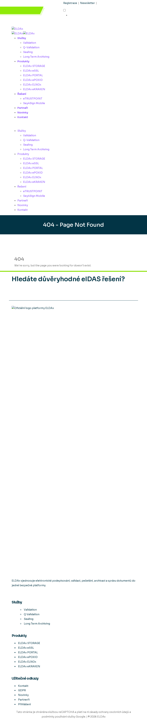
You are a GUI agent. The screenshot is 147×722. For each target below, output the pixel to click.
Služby (21, 38)
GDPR (22, 690)
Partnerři (24, 699)
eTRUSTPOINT (32, 98)
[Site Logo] (17, 28)
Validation (29, 42)
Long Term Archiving (36, 56)
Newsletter (87, 3)
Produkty (23, 61)
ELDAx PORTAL (33, 75)
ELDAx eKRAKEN (34, 89)
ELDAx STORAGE (34, 66)
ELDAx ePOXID (33, 80)
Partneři (22, 107)
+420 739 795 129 (23, 10)
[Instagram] (12, 593)
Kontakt (22, 117)
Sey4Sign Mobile (34, 103)
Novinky (22, 112)
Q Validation (31, 614)
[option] (83, 15)
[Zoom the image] (73, 440)
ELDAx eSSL (31, 70)
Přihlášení (24, 704)
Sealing (28, 52)
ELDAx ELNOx (32, 84)
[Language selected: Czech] (80, 13)
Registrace (70, 3)
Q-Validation (31, 47)
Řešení (21, 94)
